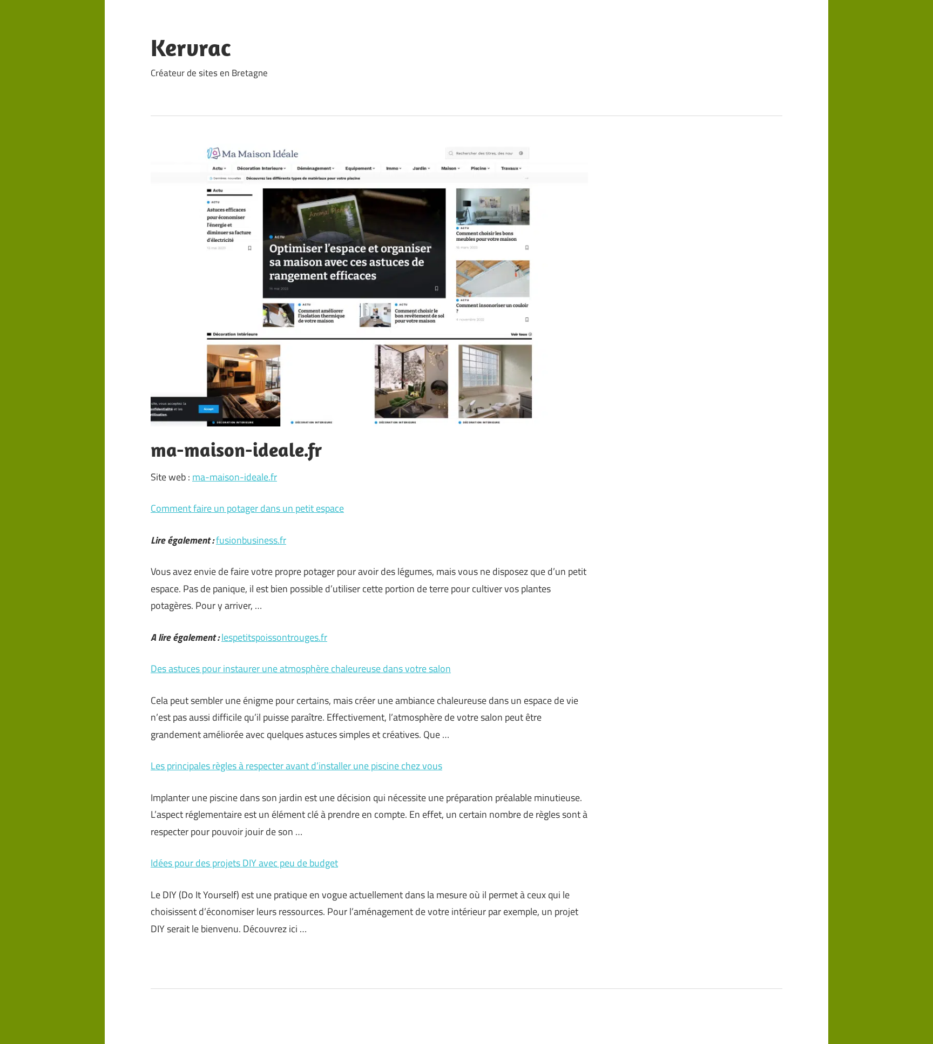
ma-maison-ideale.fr (234, 477)
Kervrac (191, 47)
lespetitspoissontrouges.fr (274, 637)
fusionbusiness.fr (251, 540)
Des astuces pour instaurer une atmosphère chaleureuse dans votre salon (301, 668)
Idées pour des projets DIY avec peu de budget (244, 863)
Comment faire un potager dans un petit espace (247, 508)
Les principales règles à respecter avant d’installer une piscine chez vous (296, 765)
